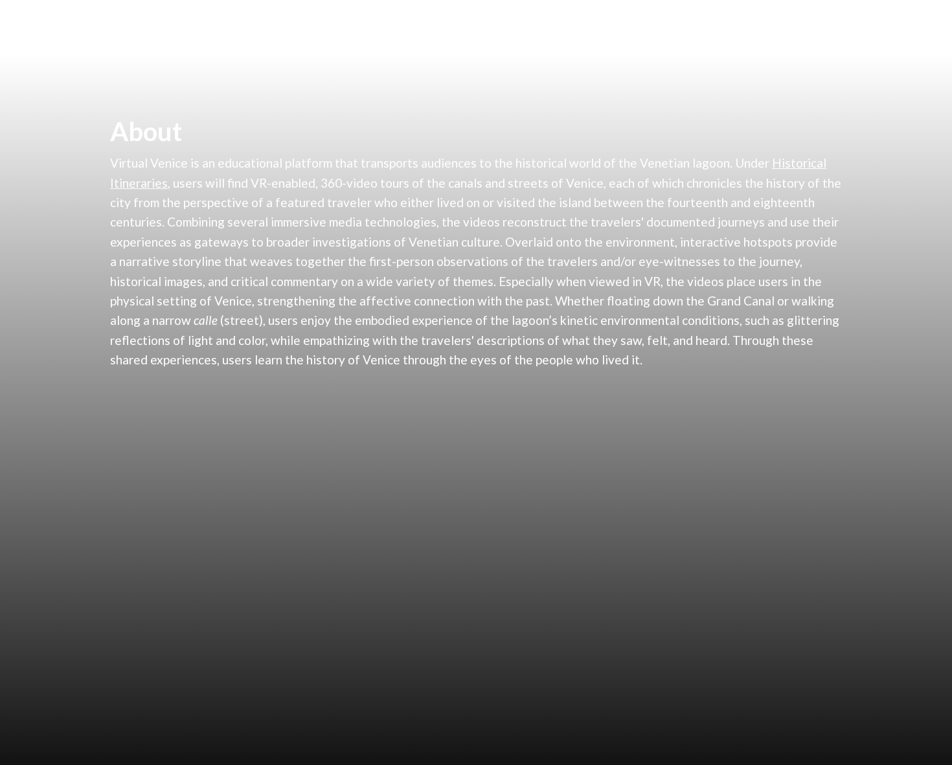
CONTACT (801, 27)
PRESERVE (641, 27)
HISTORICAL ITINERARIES (525, 27)
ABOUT (417, 27)
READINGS (722, 27)
